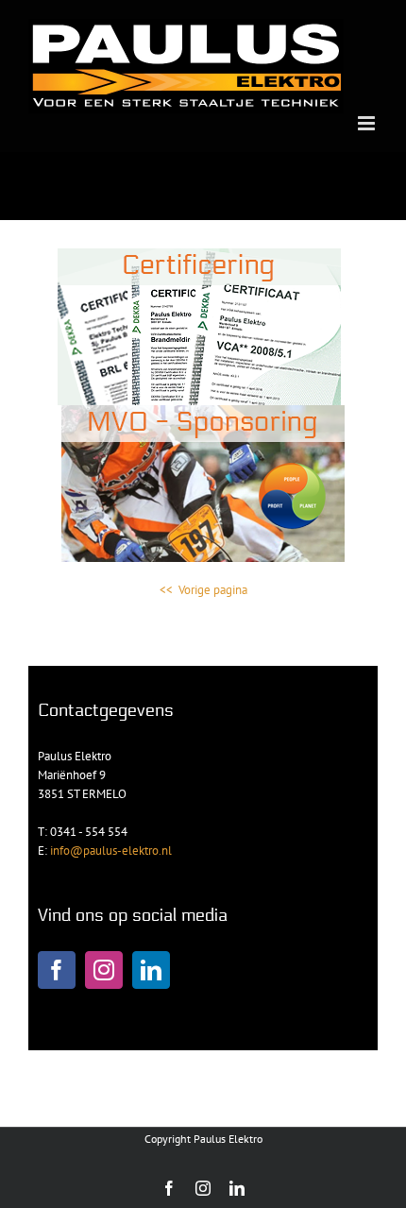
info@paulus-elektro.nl (109, 850)
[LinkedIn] (151, 970)
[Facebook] (57, 970)
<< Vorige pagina (203, 590)
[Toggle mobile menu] (368, 123)
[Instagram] (104, 970)
